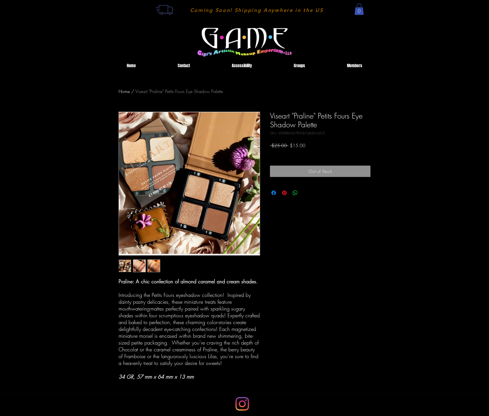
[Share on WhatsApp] (295, 192)
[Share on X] (306, 192)
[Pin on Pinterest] (284, 192)
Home (124, 91)
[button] (359, 9)
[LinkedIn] (242, 404)
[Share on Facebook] (273, 192)
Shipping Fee (280, 153)
